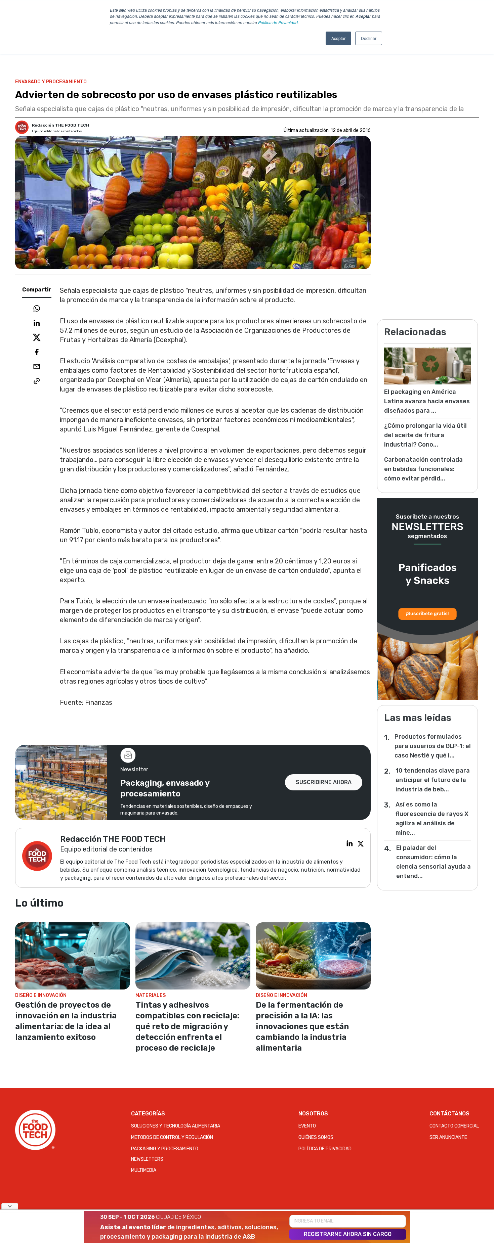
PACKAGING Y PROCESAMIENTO (164, 1149)
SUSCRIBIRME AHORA (324, 782)
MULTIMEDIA (143, 1170)
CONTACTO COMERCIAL (454, 1126)
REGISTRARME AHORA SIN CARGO (348, 1234)
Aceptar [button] (338, 38)
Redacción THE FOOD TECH (60, 125)
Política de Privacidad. (278, 22)
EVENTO (307, 1126)
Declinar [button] (368, 38)
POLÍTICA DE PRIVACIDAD (325, 1149)
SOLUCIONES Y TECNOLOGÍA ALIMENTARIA (175, 1126)
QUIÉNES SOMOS (315, 1137)
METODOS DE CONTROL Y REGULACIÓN (172, 1137)
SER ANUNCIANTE (448, 1137)
